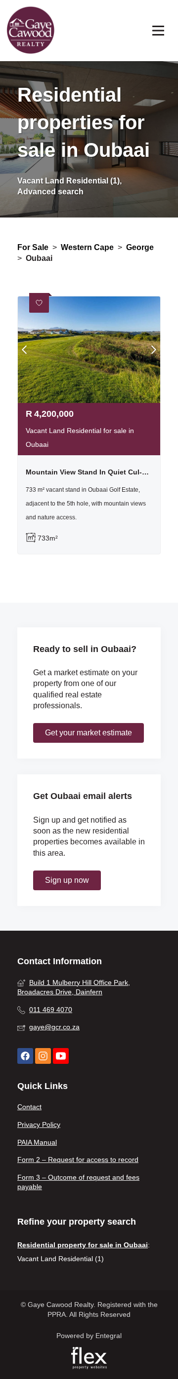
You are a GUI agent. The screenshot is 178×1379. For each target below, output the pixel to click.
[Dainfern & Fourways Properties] (30, 30)
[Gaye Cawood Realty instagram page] (43, 1056)
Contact (29, 1107)
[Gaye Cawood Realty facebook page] (25, 1056)
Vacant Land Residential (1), (69, 181)
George (140, 247)
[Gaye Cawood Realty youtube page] (61, 1056)
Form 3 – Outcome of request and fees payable (78, 1182)
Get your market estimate (88, 732)
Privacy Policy (38, 1124)
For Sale (32, 247)
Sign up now (67, 880)
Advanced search (50, 191)
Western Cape (87, 247)
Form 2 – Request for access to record (77, 1159)
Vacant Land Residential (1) (60, 1259)
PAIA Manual (37, 1142)
